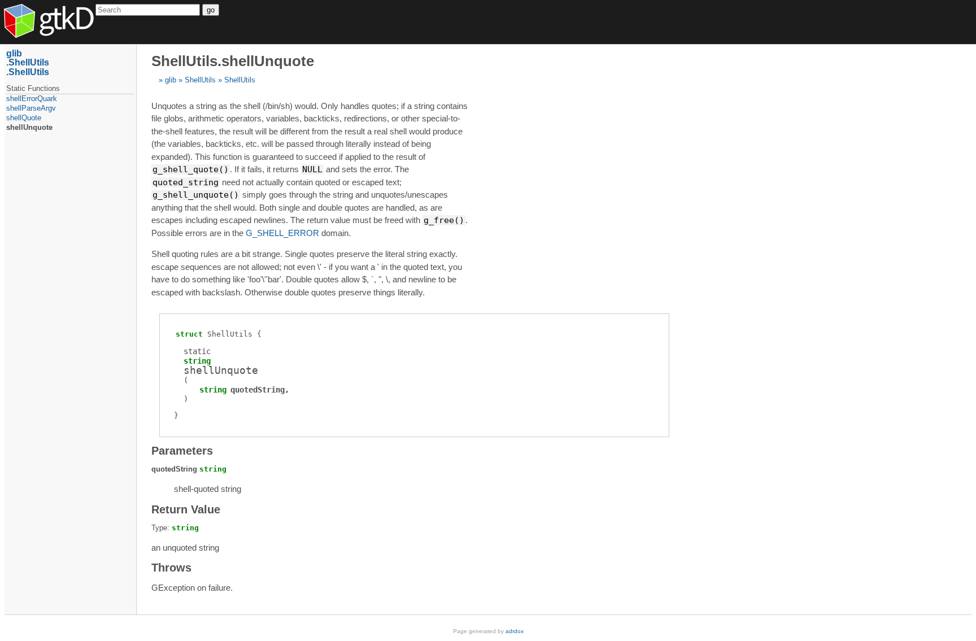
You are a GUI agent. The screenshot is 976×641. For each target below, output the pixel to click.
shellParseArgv (31, 108)
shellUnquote (29, 127)
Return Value (185, 509)
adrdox (515, 631)
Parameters (182, 450)
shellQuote (23, 118)
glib (170, 80)
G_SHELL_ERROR (282, 233)
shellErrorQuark (31, 98)
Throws (171, 567)
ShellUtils (200, 80)
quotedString (257, 389)
